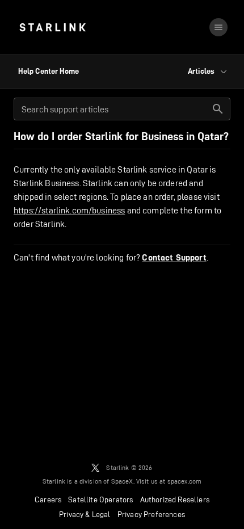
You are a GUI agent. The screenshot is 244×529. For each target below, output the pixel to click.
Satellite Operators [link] (100, 499)
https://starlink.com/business (69, 210)
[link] (52, 27)
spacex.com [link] (184, 481)
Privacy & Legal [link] (85, 514)
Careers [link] (48, 499)
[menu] (218, 27)
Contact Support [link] (174, 257)
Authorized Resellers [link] (174, 499)
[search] (218, 109)
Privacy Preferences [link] (151, 514)
